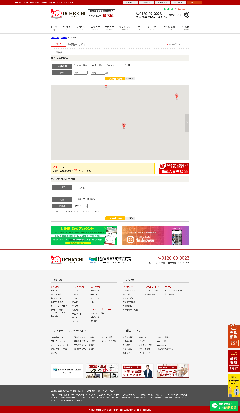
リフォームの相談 (108, 341)
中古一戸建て (98, 65)
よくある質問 (106, 337)
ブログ (142, 341)
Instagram (161, 345)
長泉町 (75, 298)
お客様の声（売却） (131, 309)
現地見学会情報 (57, 302)
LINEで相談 (161, 341)
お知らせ (142, 337)
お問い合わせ (175, 14)
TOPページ (55, 37)
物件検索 (64, 37)
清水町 (75, 302)
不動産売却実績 (129, 302)
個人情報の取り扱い (165, 349)
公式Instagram (183, 9)
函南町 (75, 317)
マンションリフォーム (60, 345)
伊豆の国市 (76, 313)
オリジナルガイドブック (175, 290)
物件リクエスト (145, 349)
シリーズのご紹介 (97, 313)
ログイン (194, 2)
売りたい (81, 28)
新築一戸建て (83, 65)
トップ (54, 28)
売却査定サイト (129, 290)
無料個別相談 (150, 294)
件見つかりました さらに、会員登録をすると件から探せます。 (72, 168)
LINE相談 (170, 9)
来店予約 (54, 316)
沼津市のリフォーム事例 (84, 337)
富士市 (75, 321)
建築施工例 (94, 317)
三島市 (75, 294)
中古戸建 (109, 28)
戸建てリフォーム (58, 341)
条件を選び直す (175, 44)
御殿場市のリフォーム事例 (85, 341)
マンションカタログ (59, 306)
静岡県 (81, 188)
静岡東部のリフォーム (60, 337)
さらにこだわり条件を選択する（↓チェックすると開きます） (78, 211)
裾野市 (75, 306)
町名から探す (56, 294)
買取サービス (128, 298)
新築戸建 (95, 28)
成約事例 (94, 321)
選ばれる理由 (128, 294)
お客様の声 (169, 28)
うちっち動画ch (163, 337)
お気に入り (147, 2)
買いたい (66, 28)
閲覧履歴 (164, 2)
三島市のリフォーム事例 (84, 345)
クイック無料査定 (152, 290)
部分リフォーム (57, 352)
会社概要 (184, 28)
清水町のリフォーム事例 (84, 349)
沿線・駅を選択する (86, 199)
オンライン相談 (145, 345)
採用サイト (127, 352)
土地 (138, 28)
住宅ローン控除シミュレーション (58, 311)
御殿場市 (76, 309)
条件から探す (56, 290)
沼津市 (75, 290)
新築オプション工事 (59, 349)
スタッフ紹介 (152, 28)
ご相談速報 (127, 306)
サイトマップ (144, 352)
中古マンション (115, 65)
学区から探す (56, 298)
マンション (124, 28)
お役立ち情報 (170, 294)
